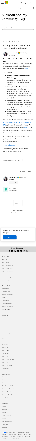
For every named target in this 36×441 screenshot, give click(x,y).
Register (26, 3)
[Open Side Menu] (2, 2)
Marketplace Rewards (7, 394)
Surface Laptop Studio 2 (7, 265)
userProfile (13, 183)
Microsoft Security (6, 350)
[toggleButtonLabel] (33, 8)
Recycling (27, 436)
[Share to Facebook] (12, 250)
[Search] (21, 3)
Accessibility (5, 424)
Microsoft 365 (5, 356)
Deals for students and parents (9, 336)
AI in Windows (5, 274)
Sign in (9, 237)
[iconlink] (5, 189)
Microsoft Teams (6, 362)
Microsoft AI (5, 347)
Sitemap (4, 434)
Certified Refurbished (7, 303)
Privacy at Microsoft (6, 415)
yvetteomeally (13, 53)
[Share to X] (15, 250)
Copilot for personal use (7, 271)
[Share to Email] (27, 250)
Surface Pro (4, 259)
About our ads (5, 438)
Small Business (5, 368)
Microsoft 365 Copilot (7, 365)
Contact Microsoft (12, 434)
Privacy (20, 434)
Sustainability (5, 427)
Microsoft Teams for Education (9, 324)
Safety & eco (20, 436)
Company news (5, 412)
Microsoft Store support (7, 294)
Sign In (32, 3)
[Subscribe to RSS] (24, 250)
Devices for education (7, 321)
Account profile (5, 288)
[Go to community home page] (6, 2)
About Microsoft (5, 409)
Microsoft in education (7, 318)
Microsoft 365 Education (7, 327)
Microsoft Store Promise (7, 306)
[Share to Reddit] (18, 250)
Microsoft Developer (6, 380)
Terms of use (5, 436)
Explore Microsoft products (8, 277)
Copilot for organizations (7, 268)
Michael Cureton (10, 145)
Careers (4, 406)
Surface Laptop (5, 262)
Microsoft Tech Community (8, 388)
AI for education (5, 339)
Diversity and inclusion (7, 421)
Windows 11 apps (6, 280)
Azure (3, 377)
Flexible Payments (6, 309)
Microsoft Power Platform (8, 359)
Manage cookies (27, 434)
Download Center (6, 291)
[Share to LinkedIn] (9, 250)
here (26, 69)
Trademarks (12, 436)
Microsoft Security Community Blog (12, 8)
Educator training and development (10, 333)
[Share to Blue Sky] (21, 250)
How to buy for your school (8, 330)
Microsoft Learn (5, 383)
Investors (4, 418)
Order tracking (5, 300)
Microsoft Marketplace (7, 391)
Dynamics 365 (5, 353)
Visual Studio (5, 397)
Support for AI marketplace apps (9, 386)
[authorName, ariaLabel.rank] (5, 54)
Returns (4, 297)
